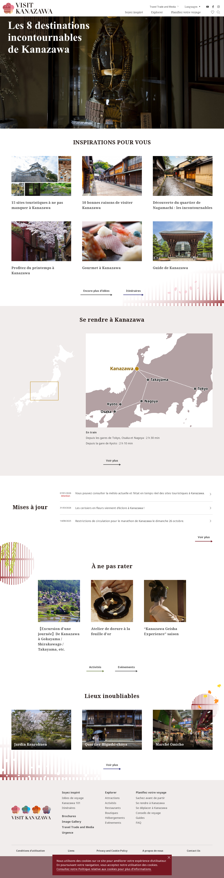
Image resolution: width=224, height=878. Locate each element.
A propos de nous (152, 850)
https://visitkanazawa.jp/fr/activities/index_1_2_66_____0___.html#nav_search (164, 584)
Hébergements (115, 818)
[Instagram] (218, 7)
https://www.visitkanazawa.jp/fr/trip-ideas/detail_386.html (98, 488)
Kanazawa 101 (71, 803)
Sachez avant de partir (150, 798)
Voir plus (112, 460)
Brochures (69, 816)
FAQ (138, 822)
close (169, 857)
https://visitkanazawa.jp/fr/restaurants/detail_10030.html (182, 713)
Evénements (126, 667)
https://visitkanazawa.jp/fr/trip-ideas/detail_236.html (174, 224)
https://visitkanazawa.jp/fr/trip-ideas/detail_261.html (103, 159)
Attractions (112, 798)
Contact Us (193, 850)
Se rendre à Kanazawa (150, 803)
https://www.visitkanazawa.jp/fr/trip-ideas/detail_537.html (35, 159)
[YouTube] (207, 7)
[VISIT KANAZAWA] (28, 12)
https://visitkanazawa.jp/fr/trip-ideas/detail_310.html (174, 159)
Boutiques (111, 813)
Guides (140, 818)
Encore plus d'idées (96, 291)
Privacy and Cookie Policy (112, 850)
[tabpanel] (112, 72)
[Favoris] (212, 12)
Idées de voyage (73, 798)
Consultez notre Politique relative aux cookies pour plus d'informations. (104, 869)
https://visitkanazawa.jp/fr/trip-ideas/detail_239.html (103, 224)
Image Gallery (71, 821)
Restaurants (113, 808)
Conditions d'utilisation (30, 850)
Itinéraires (133, 291)
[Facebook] (213, 7)
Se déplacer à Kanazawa (151, 808)
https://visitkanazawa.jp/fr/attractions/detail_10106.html (41, 713)
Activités (95, 667)
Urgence (67, 832)
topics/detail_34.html (74, 503)
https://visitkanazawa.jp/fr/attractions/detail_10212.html (112, 713)
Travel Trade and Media (163, 6)
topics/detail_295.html (74, 516)
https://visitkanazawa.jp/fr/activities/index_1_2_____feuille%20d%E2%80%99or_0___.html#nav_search (112, 585)
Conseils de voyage (148, 813)
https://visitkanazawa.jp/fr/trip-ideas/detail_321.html (32, 224)
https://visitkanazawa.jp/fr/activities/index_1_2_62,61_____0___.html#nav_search (58, 584)
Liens (71, 850)
